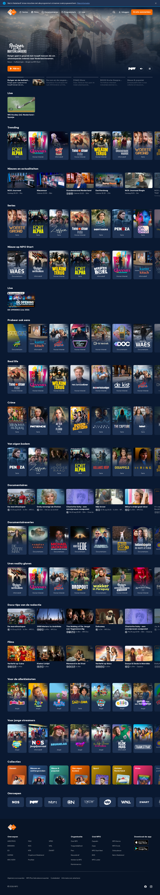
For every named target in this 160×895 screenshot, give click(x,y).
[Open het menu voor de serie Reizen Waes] (24, 253)
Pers (72, 850)
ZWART (51, 850)
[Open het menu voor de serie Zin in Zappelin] (45, 685)
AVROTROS (11, 841)
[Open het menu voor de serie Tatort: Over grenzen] (150, 408)
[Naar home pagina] (12, 12)
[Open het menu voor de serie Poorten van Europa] (45, 528)
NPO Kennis (116, 841)
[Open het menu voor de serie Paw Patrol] (108, 685)
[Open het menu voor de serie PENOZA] (129, 211)
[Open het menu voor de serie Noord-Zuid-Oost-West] (24, 326)
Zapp (94, 846)
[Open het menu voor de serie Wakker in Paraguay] (108, 569)
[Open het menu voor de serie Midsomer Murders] (24, 408)
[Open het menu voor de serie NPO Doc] (129, 326)
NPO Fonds (116, 846)
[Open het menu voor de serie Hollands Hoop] (108, 450)
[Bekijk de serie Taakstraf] (143, 738)
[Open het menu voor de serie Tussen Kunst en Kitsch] (150, 253)
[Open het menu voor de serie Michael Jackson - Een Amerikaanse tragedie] (66, 528)
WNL (50, 846)
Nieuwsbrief (75, 855)
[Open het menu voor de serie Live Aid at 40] (129, 528)
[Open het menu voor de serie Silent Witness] (108, 408)
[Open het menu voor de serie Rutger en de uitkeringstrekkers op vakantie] (129, 569)
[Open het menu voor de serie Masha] (24, 685)
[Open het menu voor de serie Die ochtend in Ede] (87, 528)
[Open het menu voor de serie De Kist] (129, 367)
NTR (29, 850)
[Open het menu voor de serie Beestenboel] (108, 253)
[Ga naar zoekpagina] (114, 12)
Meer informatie (83, 3)
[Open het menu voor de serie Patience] (45, 408)
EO (8, 850)
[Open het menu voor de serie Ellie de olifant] (129, 685)
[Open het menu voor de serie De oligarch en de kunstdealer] (108, 528)
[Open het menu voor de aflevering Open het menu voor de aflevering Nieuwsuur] (62, 175)
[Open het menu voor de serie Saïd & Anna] (87, 685)
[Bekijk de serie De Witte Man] (17, 540)
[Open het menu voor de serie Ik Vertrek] (108, 326)
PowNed (31, 860)
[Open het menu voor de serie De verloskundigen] (108, 367)
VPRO (51, 841)
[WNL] (126, 802)
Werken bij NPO (76, 860)
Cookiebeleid (55, 878)
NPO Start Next (97, 850)
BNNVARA (11, 846)
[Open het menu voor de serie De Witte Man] (24, 528)
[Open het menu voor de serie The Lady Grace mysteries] (108, 726)
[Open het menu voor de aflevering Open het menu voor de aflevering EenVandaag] (120, 175)
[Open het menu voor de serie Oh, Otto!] (150, 211)
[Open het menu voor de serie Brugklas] (66, 726)
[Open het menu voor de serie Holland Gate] (150, 528)
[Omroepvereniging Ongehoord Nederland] (71, 802)
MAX (29, 841)
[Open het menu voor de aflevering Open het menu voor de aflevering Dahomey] (120, 611)
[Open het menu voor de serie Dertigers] (108, 211)
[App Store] (141, 842)
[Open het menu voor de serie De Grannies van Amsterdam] (45, 133)
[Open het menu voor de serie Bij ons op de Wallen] (150, 569)
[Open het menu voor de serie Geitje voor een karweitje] (150, 685)
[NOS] (15, 802)
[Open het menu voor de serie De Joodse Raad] (66, 450)
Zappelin (95, 841)
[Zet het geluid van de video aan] (141, 68)
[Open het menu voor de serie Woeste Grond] (150, 133)
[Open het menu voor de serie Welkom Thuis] (87, 726)
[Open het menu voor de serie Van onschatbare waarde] (129, 133)
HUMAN (10, 855)
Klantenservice (76, 864)
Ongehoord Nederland (36, 855)
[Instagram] (151, 887)
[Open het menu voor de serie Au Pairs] (66, 326)
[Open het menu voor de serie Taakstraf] (150, 726)
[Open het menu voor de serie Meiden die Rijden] (87, 326)
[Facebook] (145, 887)
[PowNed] (34, 802)
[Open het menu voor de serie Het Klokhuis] (129, 726)
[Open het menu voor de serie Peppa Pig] (66, 685)
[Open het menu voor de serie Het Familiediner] (87, 367)
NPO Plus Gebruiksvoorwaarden (37, 878)
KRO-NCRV (11, 860)
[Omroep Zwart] (144, 802)
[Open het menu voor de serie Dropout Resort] (87, 569)
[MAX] (107, 802)
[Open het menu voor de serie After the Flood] (66, 408)
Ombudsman (116, 850)
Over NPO (74, 841)
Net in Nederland (118, 855)
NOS (29, 846)
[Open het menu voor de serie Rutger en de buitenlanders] (45, 253)
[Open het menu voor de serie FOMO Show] (87, 133)
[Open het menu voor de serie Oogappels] (129, 450)
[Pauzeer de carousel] (150, 68)
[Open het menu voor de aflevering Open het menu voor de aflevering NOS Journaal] (32, 175)
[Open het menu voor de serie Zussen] (66, 211)
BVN (93, 855)
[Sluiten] (155, 3)
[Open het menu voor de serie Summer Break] (24, 726)
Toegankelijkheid (76, 846)
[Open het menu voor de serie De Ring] (150, 450)
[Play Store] (141, 849)
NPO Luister (96, 860)
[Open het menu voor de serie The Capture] (129, 408)
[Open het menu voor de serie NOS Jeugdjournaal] (45, 726)
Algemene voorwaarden (15, 878)
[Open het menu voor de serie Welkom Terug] (108, 133)
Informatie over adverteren (70, 878)
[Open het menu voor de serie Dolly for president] (66, 133)
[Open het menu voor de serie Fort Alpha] (24, 133)
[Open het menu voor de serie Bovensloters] (87, 408)
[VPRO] (89, 802)
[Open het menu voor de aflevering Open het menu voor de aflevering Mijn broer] (120, 491)
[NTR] (52, 802)
